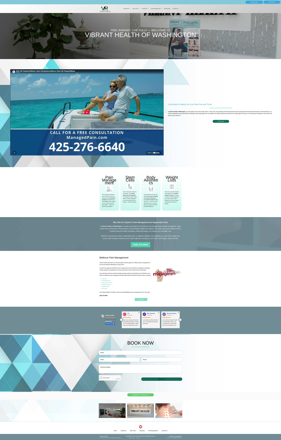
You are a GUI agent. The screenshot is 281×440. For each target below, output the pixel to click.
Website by (175, 436)
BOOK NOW (162, 379)
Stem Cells (135, 8)
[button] (126, 8)
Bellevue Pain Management (146, 437)
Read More (141, 299)
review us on (109, 323)
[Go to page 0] (149, 329)
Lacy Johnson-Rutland (153, 313)
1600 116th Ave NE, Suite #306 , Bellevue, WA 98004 (110, 437)
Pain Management (155, 8)
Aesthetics (144, 8)
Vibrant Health (109, 315)
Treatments (126, 8)
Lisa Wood (170, 313)
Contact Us (175, 8)
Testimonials (167, 8)
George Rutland (131, 313)
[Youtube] (140, 426)
